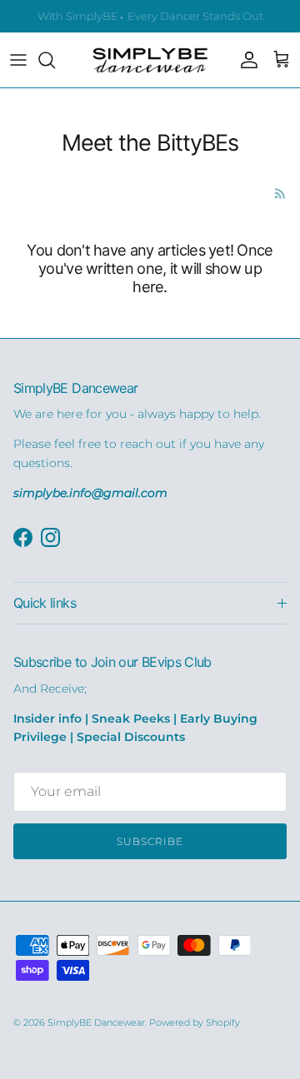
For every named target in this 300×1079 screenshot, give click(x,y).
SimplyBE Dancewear (96, 1022)
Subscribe (150, 841)
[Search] (55, 60)
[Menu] (18, 60)
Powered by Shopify (194, 1022)
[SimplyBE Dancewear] (150, 60)
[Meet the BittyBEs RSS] (280, 193)
